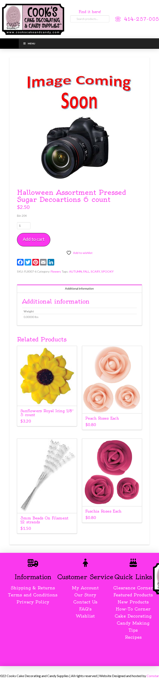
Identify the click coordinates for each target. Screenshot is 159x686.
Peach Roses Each (102, 418)
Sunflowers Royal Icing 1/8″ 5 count (46, 412)
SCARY (95, 271)
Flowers (56, 271)
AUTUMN (75, 271)
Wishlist (85, 616)
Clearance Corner (133, 587)
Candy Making (133, 623)
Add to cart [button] (47, 399)
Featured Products (133, 594)
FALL (86, 271)
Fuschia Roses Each (103, 511)
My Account (85, 587)
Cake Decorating (133, 616)
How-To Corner (133, 609)
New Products (133, 601)
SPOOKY (107, 271)
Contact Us (85, 601)
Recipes (133, 637)
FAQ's (85, 609)
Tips (133, 630)
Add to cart (34, 239)
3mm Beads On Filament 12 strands (44, 520)
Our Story (85, 594)
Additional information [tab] (79, 288)
